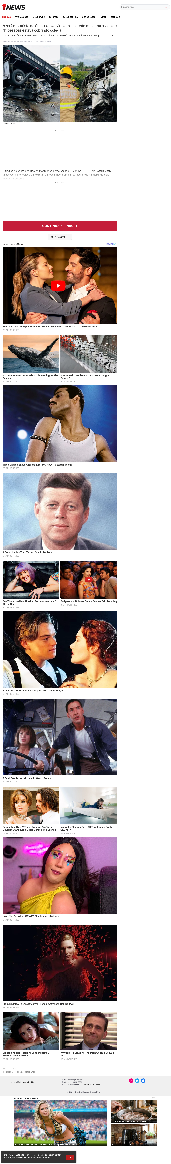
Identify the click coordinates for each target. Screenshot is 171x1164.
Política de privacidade (27, 1082)
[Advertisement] (60, 149)
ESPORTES (53, 17)
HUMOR (103, 17)
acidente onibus (14, 1072)
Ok (70, 1157)
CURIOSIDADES (88, 17)
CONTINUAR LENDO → (60, 226)
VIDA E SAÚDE (39, 17)
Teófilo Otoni (29, 1072)
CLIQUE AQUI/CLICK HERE (90, 1084)
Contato (13, 1082)
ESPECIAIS (115, 17)
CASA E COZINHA (70, 17)
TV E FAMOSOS (21, 17)
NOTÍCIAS (6, 17)
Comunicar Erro (58, 237)
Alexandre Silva (44, 41)
